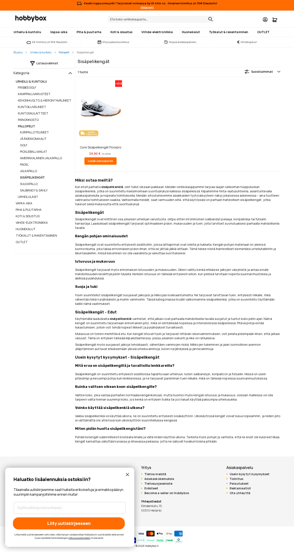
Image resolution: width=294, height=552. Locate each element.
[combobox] (161, 19)
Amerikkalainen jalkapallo (41, 158)
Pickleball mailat (33, 152)
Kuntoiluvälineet (32, 107)
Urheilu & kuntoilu (40, 52)
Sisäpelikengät (32, 177)
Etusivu (18, 52)
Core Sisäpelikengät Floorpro (100, 147)
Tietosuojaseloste (158, 483)
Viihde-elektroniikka (32, 222)
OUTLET (22, 242)
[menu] (147, 32)
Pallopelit (64, 52)
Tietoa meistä (155, 474)
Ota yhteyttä (240, 493)
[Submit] (209, 19)
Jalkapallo (28, 171)
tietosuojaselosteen (79, 538)
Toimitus (236, 478)
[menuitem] (28, 32)
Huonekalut (26, 229)
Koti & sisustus (28, 216)
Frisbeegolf (27, 87)
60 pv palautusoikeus (115, 42)
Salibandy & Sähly (34, 190)
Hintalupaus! (247, 42)
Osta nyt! (147, 7)
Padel (24, 164)
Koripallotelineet (34, 132)
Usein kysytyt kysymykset (249, 474)
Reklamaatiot (240, 488)
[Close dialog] (127, 474)
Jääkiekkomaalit (33, 139)
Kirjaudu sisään (265, 19)
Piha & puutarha (29, 210)
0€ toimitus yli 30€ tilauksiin (49, 42)
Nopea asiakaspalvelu (182, 42)
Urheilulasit (28, 197)
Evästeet (151, 488)
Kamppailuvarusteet (34, 94)
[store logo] (30, 18)
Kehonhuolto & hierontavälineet (44, 100)
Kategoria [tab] (21, 73)
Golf (23, 145)
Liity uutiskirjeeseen (69, 523)
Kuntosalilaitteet (33, 113)
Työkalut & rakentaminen (36, 235)
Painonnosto (28, 120)
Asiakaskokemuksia (159, 478)
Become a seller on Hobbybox (166, 493)
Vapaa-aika (24, 203)
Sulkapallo (29, 184)
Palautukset (239, 483)
